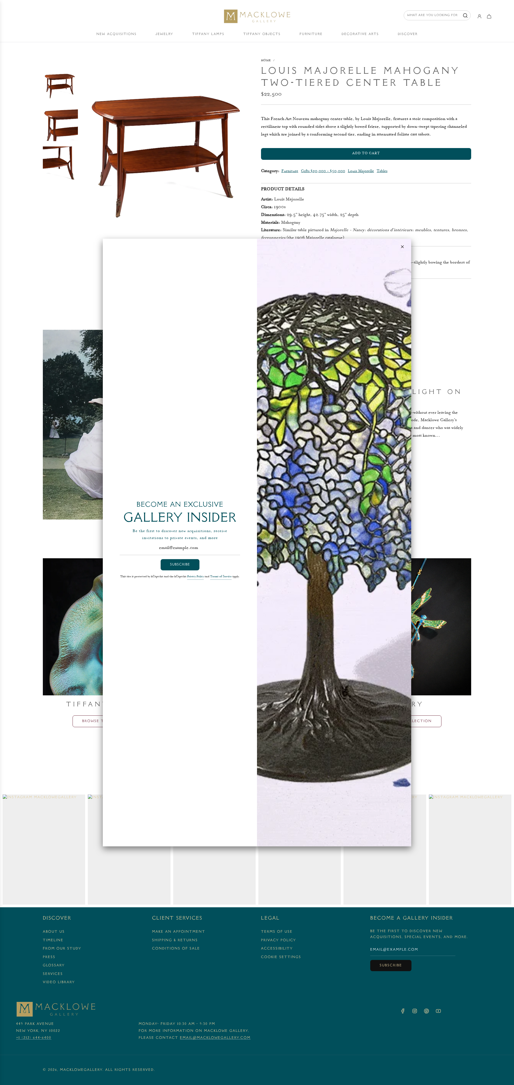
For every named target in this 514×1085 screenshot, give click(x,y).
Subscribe (180, 564)
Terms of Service (221, 577)
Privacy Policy (195, 577)
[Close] (402, 246)
